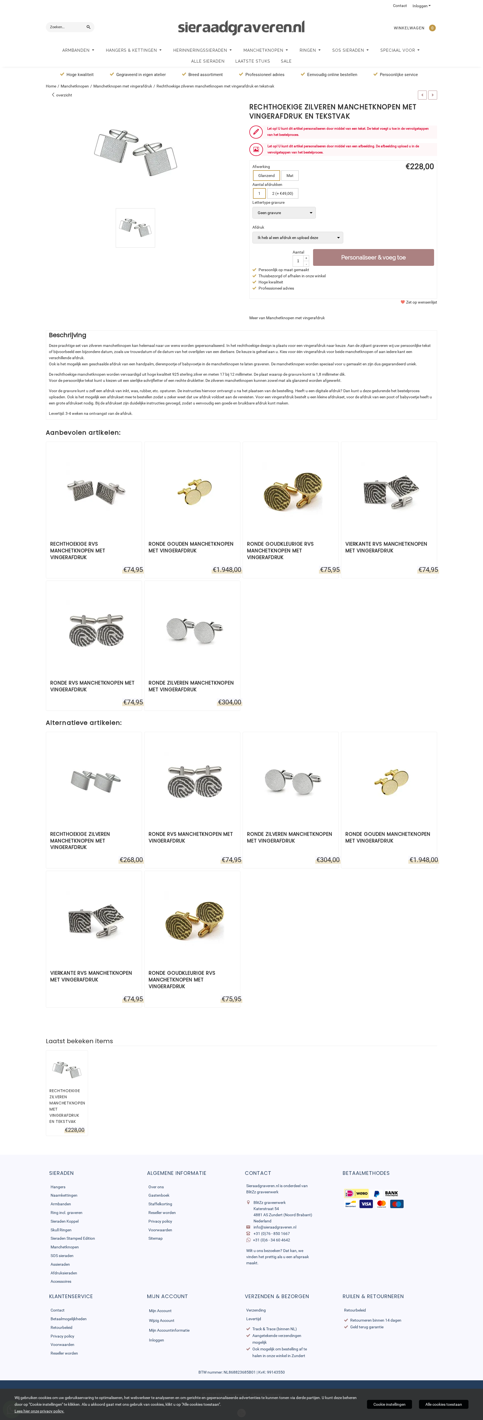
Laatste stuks (252, 61)
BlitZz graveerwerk (262, 1192)
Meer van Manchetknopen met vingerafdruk (287, 318)
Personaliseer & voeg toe (373, 257)
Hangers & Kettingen (132, 50)
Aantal (298, 252)
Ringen (309, 50)
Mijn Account (160, 1310)
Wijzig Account (161, 1320)
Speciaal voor (398, 50)
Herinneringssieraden (201, 50)
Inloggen (420, 6)
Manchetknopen (264, 50)
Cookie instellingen (389, 1404)
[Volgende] (432, 95)
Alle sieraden (208, 61)
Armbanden (76, 50)
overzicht (63, 95)
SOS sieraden (349, 50)
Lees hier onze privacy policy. (39, 1411)
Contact (400, 5)
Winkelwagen (409, 28)
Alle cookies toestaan (443, 1404)
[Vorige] (422, 95)
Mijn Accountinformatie (169, 1330)
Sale (286, 61)
